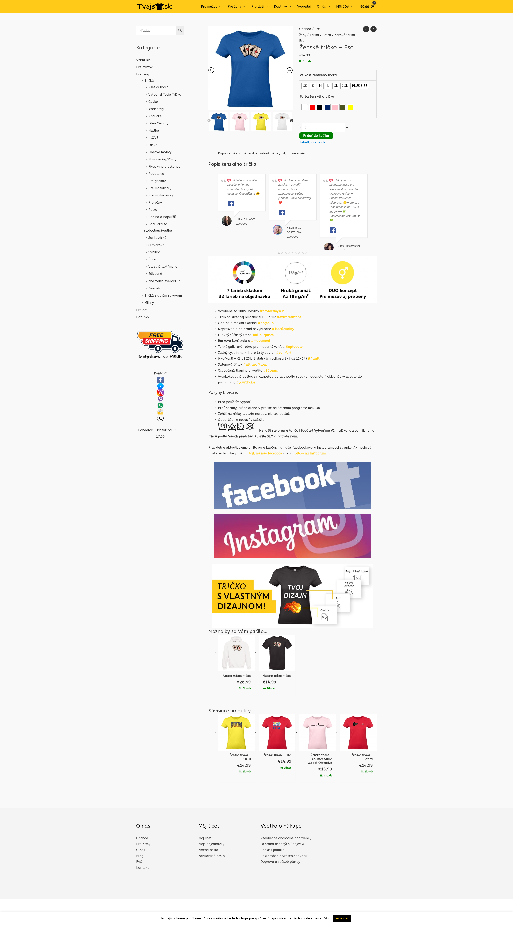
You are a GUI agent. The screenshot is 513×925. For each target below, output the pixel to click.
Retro (152, 210)
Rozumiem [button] (342, 918)
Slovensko (156, 245)
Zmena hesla (208, 850)
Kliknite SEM (263, 436)
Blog (139, 856)
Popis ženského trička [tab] (234, 153)
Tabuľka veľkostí (312, 142)
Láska (152, 145)
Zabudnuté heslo (211, 856)
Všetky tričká (158, 87)
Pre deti (257, 6)
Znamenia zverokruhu (165, 281)
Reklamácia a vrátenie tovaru (284, 856)
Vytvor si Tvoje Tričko (164, 94)
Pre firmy (143, 844)
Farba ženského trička (317, 96)
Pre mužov (209, 6)
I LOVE (153, 138)
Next (292, 121)
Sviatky (154, 252)
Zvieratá (154, 288)
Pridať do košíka (316, 136)
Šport (153, 259)
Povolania (156, 174)
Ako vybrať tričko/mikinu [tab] (271, 153)
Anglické (155, 116)
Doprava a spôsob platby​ (280, 862)
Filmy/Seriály (158, 123)
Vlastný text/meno (162, 266)
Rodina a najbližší (162, 217)
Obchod (305, 29)
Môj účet (342, 6)
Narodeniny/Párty (162, 159)
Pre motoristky (159, 188)
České (153, 102)
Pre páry (155, 202)
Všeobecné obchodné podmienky (286, 838)
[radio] (305, 86)
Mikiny (149, 303)
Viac (327, 918)
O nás (321, 6)
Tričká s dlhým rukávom (163, 295)
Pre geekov (157, 181)
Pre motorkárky (160, 195)
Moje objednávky (211, 844)
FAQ (139, 862)
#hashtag (156, 109)
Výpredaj (304, 6)
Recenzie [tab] (298, 153)
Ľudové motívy (159, 152)
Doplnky (280, 6)
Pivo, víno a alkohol (164, 166)
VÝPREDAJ (143, 60)
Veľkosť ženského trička (318, 75)
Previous (209, 121)
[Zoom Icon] (250, 68)
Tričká (149, 81)
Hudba (153, 130)
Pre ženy (234, 6)
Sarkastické (157, 238)
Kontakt (142, 868)
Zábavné (155, 274)
